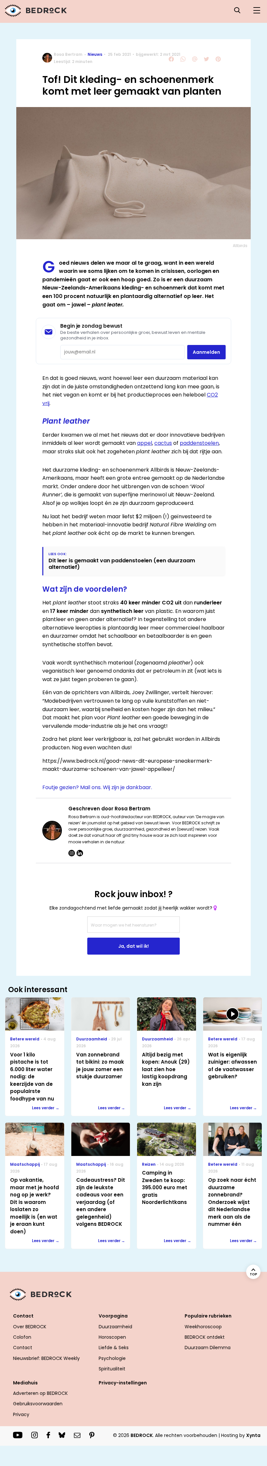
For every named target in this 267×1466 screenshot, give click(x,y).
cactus (163, 443)
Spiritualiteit (112, 1368)
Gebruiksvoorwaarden (38, 1403)
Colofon (22, 1337)
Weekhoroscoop (203, 1326)
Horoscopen (112, 1337)
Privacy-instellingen (123, 1383)
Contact (22, 1347)
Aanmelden (206, 352)
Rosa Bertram (68, 54)
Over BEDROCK (29, 1326)
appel (144, 443)
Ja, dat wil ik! (133, 946)
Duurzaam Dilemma (208, 1347)
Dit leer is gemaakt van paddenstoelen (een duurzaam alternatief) (122, 563)
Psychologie (112, 1358)
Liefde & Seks (114, 1347)
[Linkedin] (80, 853)
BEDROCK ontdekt (205, 1337)
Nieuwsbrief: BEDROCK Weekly (46, 1358)
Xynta (253, 1435)
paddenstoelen (199, 443)
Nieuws (95, 54)
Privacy (21, 1414)
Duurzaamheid (115, 1326)
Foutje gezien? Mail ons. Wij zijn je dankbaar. (97, 787)
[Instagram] (71, 853)
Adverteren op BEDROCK (40, 1393)
